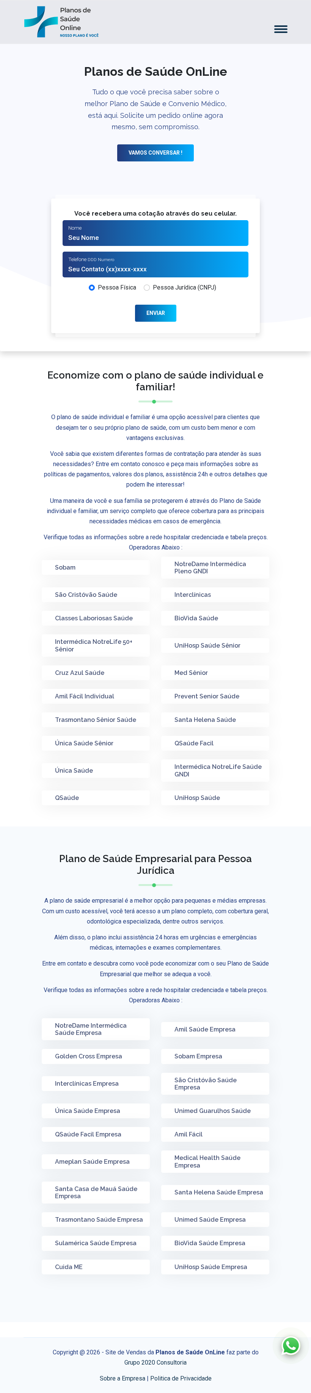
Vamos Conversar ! (155, 153)
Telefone (91, 259)
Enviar (155, 313)
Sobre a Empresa (122, 1378)
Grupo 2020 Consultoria (155, 1362)
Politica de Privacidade (181, 1378)
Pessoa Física (117, 287)
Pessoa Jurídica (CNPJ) (184, 287)
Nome (75, 228)
